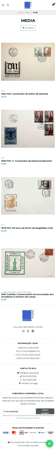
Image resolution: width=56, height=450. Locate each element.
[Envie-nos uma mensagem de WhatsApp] (49, 443)
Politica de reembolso (28, 351)
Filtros (29, 28)
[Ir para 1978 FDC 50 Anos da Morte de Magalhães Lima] (28, 196)
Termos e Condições (28, 348)
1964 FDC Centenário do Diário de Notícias (24, 94)
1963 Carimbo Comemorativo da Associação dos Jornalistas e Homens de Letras (27, 295)
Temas (27, 12)
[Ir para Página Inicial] (28, 5)
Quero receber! (45, 411)
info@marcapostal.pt (29, 373)
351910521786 (29, 376)
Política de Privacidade (28, 355)
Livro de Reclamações (28, 358)
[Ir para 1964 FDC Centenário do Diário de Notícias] (28, 62)
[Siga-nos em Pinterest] (32, 331)
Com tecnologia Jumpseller (27, 445)
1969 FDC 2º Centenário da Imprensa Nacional (26, 161)
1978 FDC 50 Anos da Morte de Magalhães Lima (27, 228)
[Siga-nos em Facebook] (28, 331)
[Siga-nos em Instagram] (23, 331)
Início (20, 12)
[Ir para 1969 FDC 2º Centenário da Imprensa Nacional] (28, 129)
